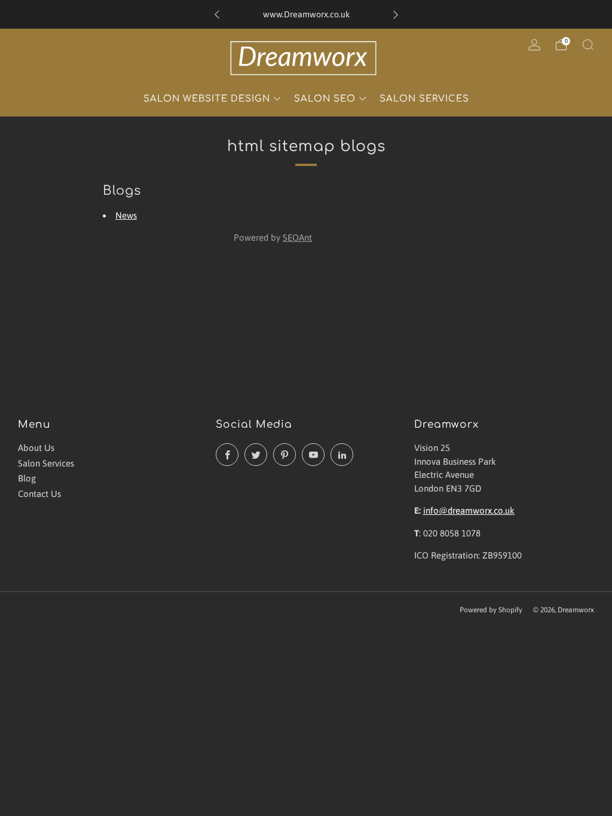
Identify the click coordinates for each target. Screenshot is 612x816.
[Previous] (217, 15)
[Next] (395, 15)
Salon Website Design (206, 99)
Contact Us (39, 494)
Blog (27, 478)
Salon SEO (325, 99)
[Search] (588, 45)
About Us (36, 448)
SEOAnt (297, 237)
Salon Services (424, 99)
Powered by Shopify (491, 610)
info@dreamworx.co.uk (469, 510)
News (126, 215)
